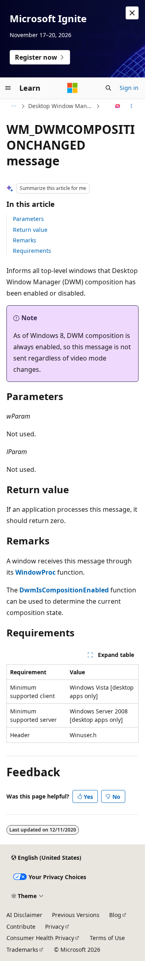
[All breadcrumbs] (13, 106)
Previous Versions (75, 915)
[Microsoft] (72, 88)
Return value (30, 229)
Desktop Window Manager (61, 106)
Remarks (24, 240)
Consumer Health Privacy (40, 938)
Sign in (129, 88)
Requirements (32, 250)
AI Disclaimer (24, 915)
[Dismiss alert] (132, 12)
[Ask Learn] (117, 106)
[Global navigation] (8, 88)
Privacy (54, 926)
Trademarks (22, 949)
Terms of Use (107, 938)
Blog (115, 915)
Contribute (20, 926)
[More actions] (131, 106)
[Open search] (108, 88)
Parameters (28, 219)
